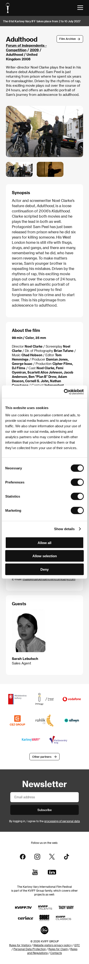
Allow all (44, 542)
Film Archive (67, 38)
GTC (77, 945)
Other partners (41, 756)
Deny (44, 569)
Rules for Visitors (20, 945)
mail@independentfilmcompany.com (49, 579)
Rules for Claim (58, 949)
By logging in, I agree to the (44, 821)
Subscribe (44, 809)
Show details (64, 529)
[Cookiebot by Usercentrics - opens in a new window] (64, 392)
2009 (34, 50)
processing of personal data (62, 821)
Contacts (56, 952)
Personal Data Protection (29, 949)
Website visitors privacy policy (52, 945)
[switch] (77, 482)
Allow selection (44, 556)
